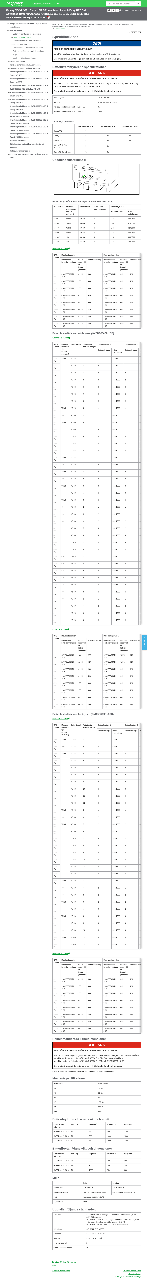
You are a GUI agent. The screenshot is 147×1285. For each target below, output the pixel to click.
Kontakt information (61, 1271)
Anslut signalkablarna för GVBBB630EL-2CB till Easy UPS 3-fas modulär (29, 121)
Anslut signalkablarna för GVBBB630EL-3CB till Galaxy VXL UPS (29, 108)
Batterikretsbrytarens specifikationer (27, 34)
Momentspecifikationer (22, 44)
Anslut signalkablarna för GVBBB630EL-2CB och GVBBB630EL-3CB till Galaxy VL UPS (30, 87)
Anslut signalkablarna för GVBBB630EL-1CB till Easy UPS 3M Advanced (29, 128)
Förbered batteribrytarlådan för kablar (25, 68)
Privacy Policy (134, 1273)
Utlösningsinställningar (22, 37)
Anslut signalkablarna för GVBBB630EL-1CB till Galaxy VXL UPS (29, 94)
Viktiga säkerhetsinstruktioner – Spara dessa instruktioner (28, 25)
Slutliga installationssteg (20, 151)
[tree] (27, 91)
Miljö (15, 55)
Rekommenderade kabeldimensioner (27, 41)
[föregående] (113, 10)
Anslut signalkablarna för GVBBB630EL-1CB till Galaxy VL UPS (29, 80)
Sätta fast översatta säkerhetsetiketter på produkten (27, 146)
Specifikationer (16, 31)
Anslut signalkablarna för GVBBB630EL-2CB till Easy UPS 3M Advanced (29, 135)
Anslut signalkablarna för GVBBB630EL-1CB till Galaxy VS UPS (29, 73)
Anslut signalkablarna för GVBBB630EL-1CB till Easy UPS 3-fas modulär (29, 115)
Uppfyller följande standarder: (24, 58)
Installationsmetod (17, 61)
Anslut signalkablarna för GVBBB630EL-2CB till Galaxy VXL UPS (29, 101)
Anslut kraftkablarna (18, 141)
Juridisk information (132, 1271)
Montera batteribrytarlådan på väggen (25, 65)
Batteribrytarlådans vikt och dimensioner (28, 51)
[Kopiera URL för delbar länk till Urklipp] (109, 10)
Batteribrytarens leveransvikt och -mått (28, 48)
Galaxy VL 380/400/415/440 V (46, 4)
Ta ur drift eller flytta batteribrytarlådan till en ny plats (29, 156)
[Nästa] (117, 10)
